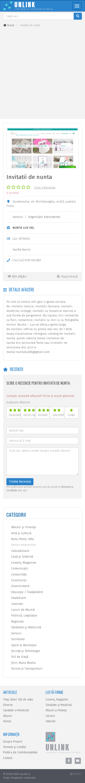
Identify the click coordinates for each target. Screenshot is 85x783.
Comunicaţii (19, 568)
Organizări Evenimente (44, 217)
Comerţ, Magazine (23, 562)
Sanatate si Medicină (16, 710)
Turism (7, 721)
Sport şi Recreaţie (23, 645)
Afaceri (7, 716)
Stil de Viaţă (19, 657)
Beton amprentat (23, 545)
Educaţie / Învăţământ (26, 592)
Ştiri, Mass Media (23, 663)
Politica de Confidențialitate (20, 752)
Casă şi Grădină (21, 556)
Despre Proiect (12, 741)
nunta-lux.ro (21, 249)
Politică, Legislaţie (23, 615)
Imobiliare (18, 598)
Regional (17, 621)
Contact (7, 758)
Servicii (18, 217)
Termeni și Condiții (14, 747)
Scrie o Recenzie (44, 187)
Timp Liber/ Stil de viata (18, 699)
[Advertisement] (42, 73)
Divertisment (20, 586)
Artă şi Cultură (20, 533)
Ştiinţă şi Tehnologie (25, 651)
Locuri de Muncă (22, 610)
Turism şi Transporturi (26, 668)
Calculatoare (19, 551)
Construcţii (18, 580)
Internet (16, 604)
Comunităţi (18, 574)
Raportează (69, 276)
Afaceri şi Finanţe (23, 527)
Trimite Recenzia (20, 481)
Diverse (8, 705)
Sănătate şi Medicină (25, 627)
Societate (17, 639)
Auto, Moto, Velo (22, 539)
